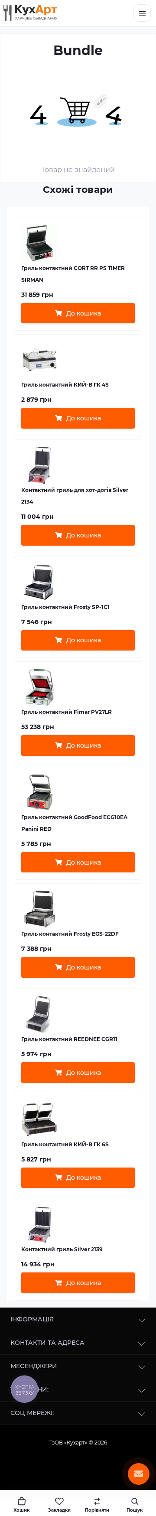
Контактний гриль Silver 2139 (62, 1249)
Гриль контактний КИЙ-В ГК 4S (65, 384)
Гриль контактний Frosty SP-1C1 (65, 607)
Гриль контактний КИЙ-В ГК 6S (65, 1144)
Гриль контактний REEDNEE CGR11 (69, 1039)
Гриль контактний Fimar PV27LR (66, 712)
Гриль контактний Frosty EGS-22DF (70, 933)
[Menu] (142, 13)
